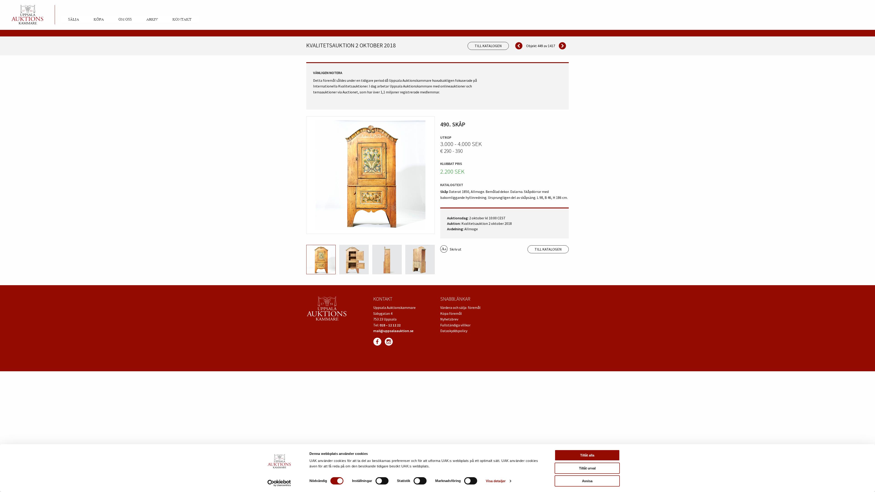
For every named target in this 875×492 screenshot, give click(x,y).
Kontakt (181, 19)
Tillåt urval (587, 468)
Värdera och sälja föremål (460, 307)
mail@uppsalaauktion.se (393, 330)
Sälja (73, 19)
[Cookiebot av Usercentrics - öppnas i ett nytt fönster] (279, 483)
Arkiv (152, 19)
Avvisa (587, 481)
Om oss (125, 19)
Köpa (99, 19)
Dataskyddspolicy (453, 330)
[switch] (382, 480)
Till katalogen (488, 46)
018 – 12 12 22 (390, 325)
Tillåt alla (587, 455)
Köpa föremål (451, 313)
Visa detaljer (496, 481)
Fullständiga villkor (455, 325)
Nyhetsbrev (449, 319)
